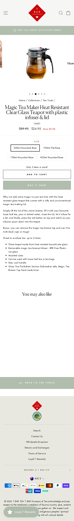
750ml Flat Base (51, 148)
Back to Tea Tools (39, 382)
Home (22, 100)
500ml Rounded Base (25, 148)
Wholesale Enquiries (37, 442)
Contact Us (37, 436)
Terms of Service (37, 453)
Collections (34, 100)
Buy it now (37, 185)
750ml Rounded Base (22, 157)
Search (37, 430)
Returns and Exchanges (37, 447)
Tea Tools (48, 100)
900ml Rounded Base (51, 157)
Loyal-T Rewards (37, 459)
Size (37, 141)
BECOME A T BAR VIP (37, 470)
